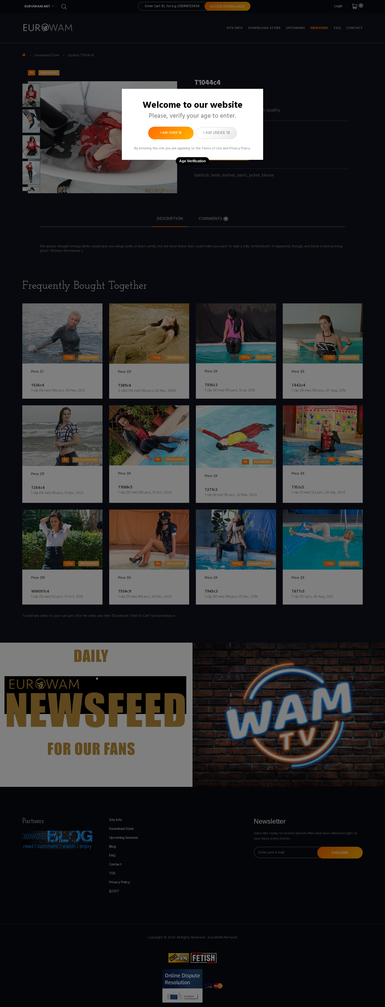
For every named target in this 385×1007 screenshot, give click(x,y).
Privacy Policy (239, 148)
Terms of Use (212, 148)
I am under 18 (216, 133)
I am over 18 (171, 133)
